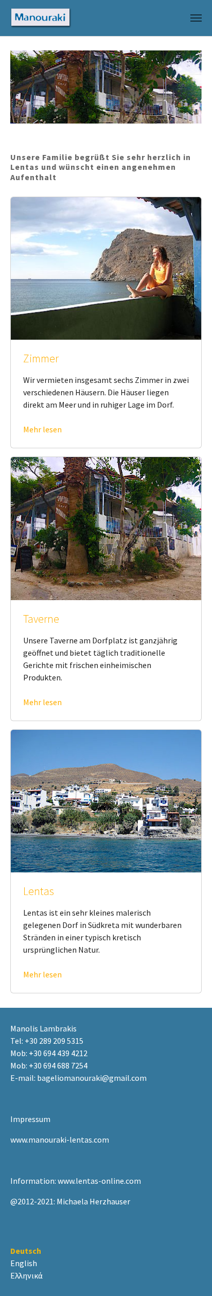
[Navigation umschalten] (196, 18)
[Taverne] (106, 527)
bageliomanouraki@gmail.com (92, 1078)
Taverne (41, 619)
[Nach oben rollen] (189, 1273)
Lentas (38, 891)
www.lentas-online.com (99, 1181)
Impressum (30, 1119)
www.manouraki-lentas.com (59, 1139)
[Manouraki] (41, 18)
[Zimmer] (106, 267)
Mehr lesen (42, 429)
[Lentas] (106, 800)
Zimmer (41, 358)
